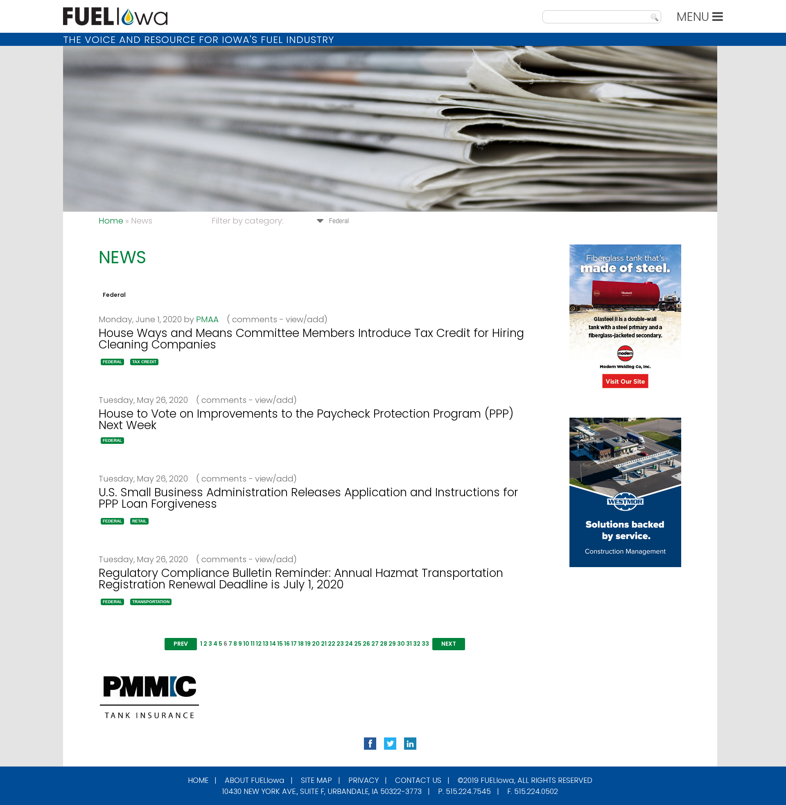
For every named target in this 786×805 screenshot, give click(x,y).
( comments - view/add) (274, 319)
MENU (694, 16)
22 (331, 644)
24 (349, 644)
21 (324, 644)
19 (308, 644)
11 (253, 644)
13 (266, 644)
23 (340, 644)
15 (280, 644)
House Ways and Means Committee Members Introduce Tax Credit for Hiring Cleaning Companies (311, 339)
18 (301, 644)
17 (294, 644)
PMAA (207, 319)
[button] (112, 362)
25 (357, 644)
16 (287, 644)
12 (259, 644)
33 (425, 644)
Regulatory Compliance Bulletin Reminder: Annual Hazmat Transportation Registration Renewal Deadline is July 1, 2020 (301, 578)
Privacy (363, 780)
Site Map (316, 780)
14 (273, 644)
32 (416, 644)
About (255, 780)
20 (316, 644)
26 (366, 644)
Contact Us (418, 780)
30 (401, 644)
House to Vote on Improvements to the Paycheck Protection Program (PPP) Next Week (306, 419)
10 (246, 644)
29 (392, 644)
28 (383, 644)
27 (375, 644)
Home (111, 220)
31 (409, 644)
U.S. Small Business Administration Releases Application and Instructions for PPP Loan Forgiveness (308, 498)
